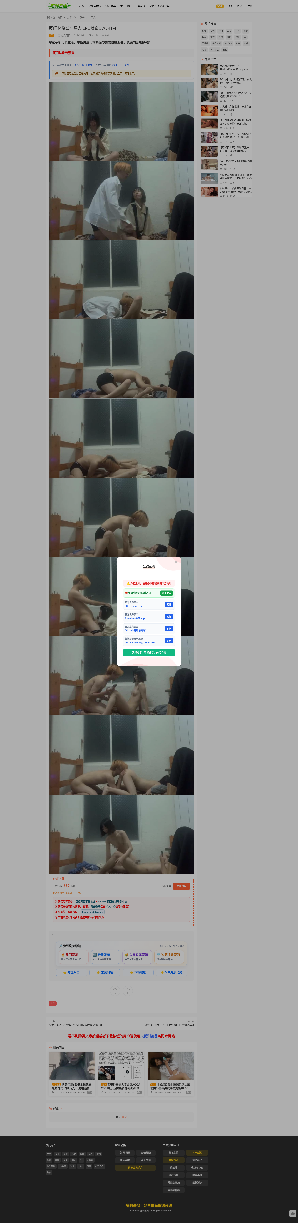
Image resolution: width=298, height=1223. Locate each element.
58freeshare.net (134, 606)
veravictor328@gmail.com (140, 642)
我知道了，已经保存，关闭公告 (149, 652)
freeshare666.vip (135, 618)
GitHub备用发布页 (135, 630)
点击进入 (166, 593)
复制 (169, 604)
